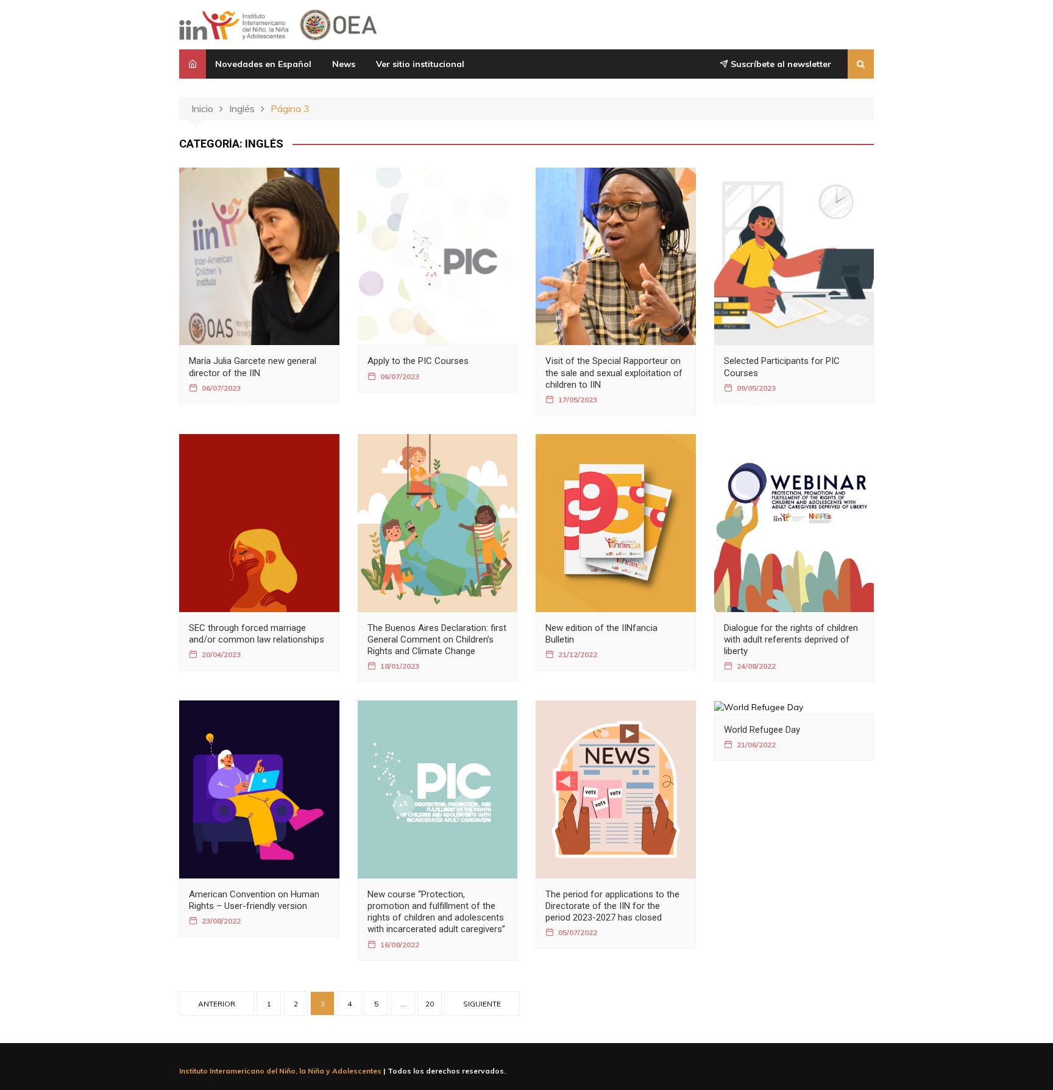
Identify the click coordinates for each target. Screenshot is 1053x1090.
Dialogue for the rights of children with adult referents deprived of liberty (791, 639)
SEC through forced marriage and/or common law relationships (256, 633)
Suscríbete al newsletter (779, 64)
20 (429, 1003)
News (343, 64)
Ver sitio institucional (420, 64)
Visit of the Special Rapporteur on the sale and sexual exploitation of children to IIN (613, 372)
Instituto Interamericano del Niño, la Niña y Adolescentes (280, 1070)
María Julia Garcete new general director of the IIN (252, 366)
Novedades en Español (263, 64)
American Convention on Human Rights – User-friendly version (254, 900)
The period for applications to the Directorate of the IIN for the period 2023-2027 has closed (612, 906)
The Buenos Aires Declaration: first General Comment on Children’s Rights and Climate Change (436, 639)
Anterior (216, 1003)
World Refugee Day (762, 729)
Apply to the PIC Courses (418, 360)
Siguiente (482, 1003)
